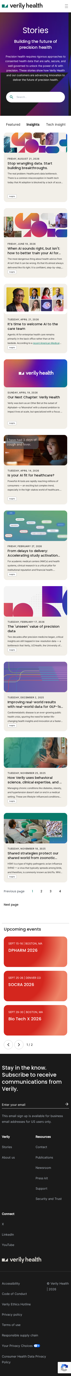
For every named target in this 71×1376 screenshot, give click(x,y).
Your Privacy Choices (17, 1346)
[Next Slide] (18, 1044)
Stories (7, 1147)
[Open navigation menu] (66, 6)
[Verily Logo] (22, 6)
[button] (13, 124)
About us (8, 1157)
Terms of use (11, 1325)
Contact (41, 1147)
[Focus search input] (11, 97)
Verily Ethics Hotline (16, 1304)
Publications (44, 1157)
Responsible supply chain (20, 1335)
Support (41, 1188)
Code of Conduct (14, 1294)
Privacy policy (12, 1314)
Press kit (42, 1178)
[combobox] (36, 97)
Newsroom (43, 1168)
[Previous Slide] (8, 1044)
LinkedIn (8, 1234)
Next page (11, 905)
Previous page (14, 891)
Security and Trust (49, 1199)
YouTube (8, 1245)
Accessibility (11, 1283)
